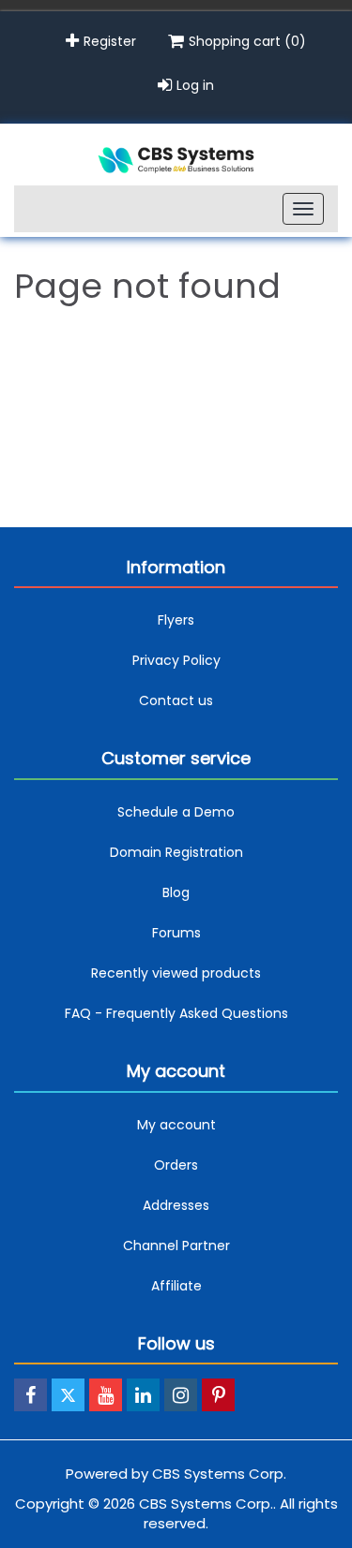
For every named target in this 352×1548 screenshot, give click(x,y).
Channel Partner (176, 1245)
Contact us (176, 700)
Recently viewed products (176, 973)
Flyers (176, 620)
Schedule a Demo (176, 812)
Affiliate (176, 1285)
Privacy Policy (176, 660)
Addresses (176, 1205)
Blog (176, 892)
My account (176, 1124)
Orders (176, 1165)
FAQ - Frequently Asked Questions (176, 1013)
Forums (176, 932)
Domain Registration (176, 852)
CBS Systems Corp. (219, 1473)
